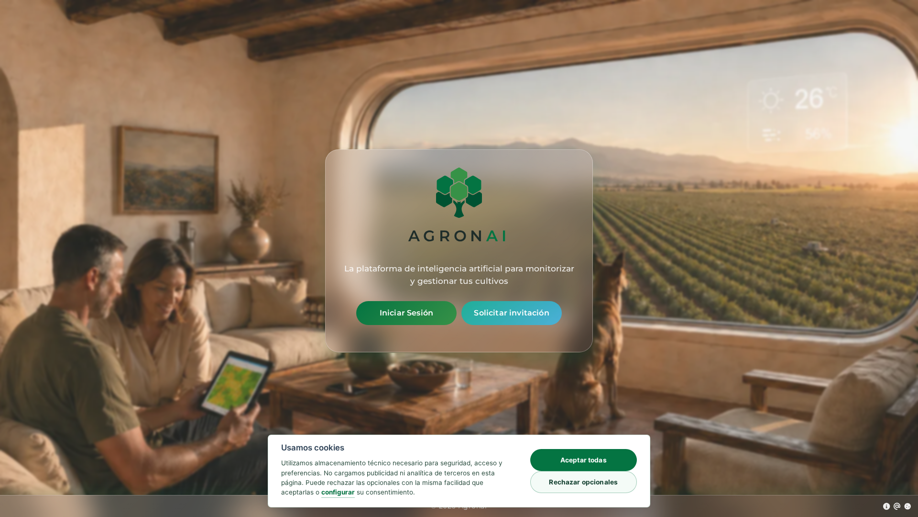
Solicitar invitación (511, 312)
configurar (338, 492)
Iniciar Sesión (406, 312)
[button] (886, 506)
